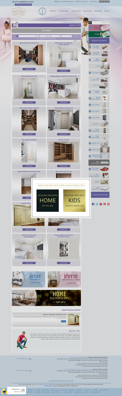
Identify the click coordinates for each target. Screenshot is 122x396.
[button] (4, 391)
